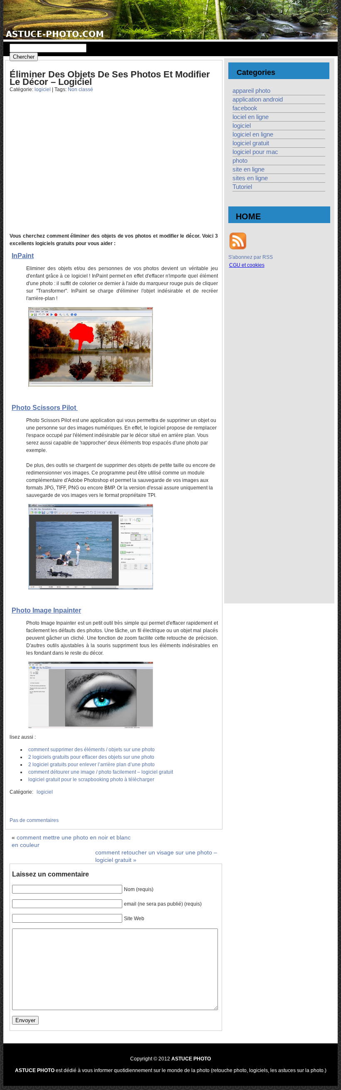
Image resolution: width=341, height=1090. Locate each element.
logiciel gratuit (250, 143)
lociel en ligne (250, 117)
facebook (244, 108)
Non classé (80, 89)
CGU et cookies (246, 265)
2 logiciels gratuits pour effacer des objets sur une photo (91, 757)
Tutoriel (242, 187)
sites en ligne (250, 178)
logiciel (43, 89)
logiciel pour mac (255, 152)
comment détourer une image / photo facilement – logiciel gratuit (100, 772)
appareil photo (251, 90)
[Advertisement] (75, 169)
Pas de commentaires (34, 820)
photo (239, 160)
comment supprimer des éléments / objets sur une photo (91, 749)
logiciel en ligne (252, 134)
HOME (248, 216)
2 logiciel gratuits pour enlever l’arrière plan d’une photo (91, 764)
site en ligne (248, 169)
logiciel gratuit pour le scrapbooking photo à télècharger (91, 779)
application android (257, 99)
